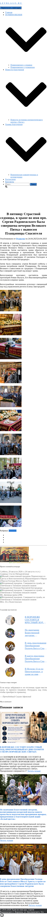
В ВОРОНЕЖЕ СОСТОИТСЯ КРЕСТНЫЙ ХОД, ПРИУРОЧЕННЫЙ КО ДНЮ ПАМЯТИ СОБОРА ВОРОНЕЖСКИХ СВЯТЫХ (35, 620)
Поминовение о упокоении (22, 67)
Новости (12, 531)
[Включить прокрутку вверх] (2, 915)
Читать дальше (34, 771)
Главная (8, 12)
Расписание (10, 179)
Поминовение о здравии (21, 65)
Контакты (9, 182)
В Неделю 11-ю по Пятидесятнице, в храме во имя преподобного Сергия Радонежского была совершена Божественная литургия (35, 672)
